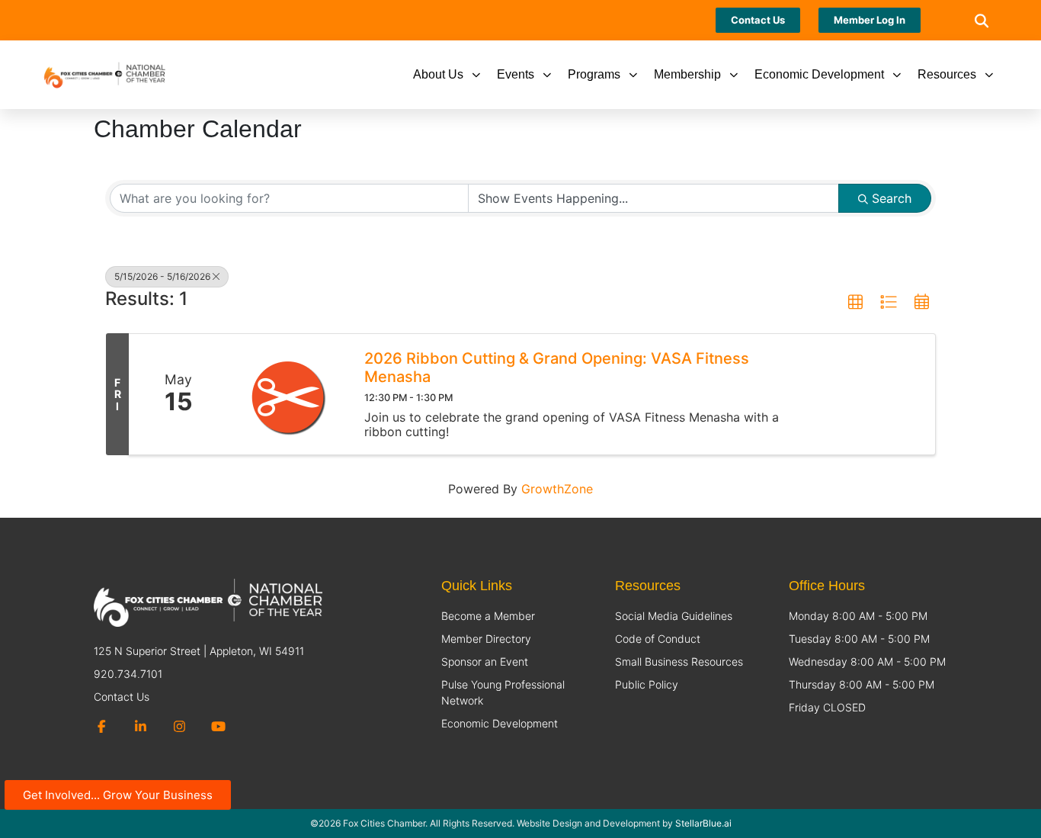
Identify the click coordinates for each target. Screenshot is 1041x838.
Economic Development (819, 74)
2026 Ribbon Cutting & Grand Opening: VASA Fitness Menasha (556, 367)
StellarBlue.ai (703, 823)
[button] (981, 20)
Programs (594, 74)
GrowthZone (557, 488)
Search (891, 198)
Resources (947, 74)
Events (515, 74)
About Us (438, 74)
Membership (687, 74)
